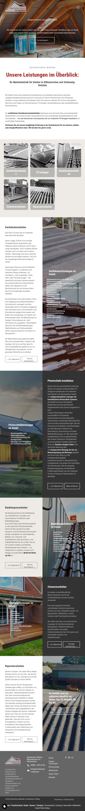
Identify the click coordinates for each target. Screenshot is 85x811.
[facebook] (66, 757)
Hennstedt (67, 805)
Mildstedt (76, 805)
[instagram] (69, 757)
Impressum (58, 799)
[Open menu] (78, 7)
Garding (59, 805)
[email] (72, 757)
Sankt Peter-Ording (42, 808)
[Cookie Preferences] (4, 806)
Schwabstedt (49, 805)
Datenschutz (69, 799)
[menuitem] (55, 758)
